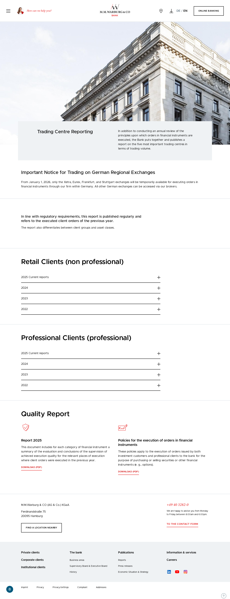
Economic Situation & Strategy (133, 572)
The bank (76, 552)
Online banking (208, 11)
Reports (122, 560)
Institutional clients (33, 567)
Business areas (77, 560)
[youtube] (177, 571)
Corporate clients (32, 560)
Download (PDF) (31, 467)
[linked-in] (169, 571)
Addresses (101, 587)
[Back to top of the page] (224, 596)
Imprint (24, 587)
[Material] (171, 11)
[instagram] (185, 571)
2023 (24, 298)
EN (185, 11)
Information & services (181, 552)
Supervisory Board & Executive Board (88, 566)
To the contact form (182, 524)
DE (178, 11)
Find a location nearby (41, 528)
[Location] (161, 11)
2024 (24, 288)
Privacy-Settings (61, 587)
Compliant (82, 587)
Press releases (125, 566)
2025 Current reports (35, 277)
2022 (24, 309)
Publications (126, 552)
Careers (172, 560)
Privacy (40, 587)
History (73, 572)
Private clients (30, 552)
